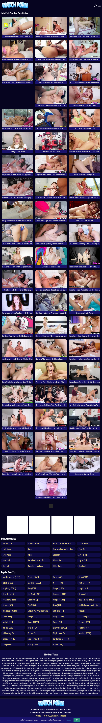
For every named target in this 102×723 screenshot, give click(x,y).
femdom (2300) (84, 633)
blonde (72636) (84, 627)
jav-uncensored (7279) (11, 577)
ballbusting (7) (8, 633)
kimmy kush (58, 560)
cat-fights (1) (58, 610)
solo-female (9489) (35, 638)
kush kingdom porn (35, 565)
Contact (39, 715)
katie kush (6, 554)
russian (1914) (84, 622)
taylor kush (82, 560)
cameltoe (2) (33, 599)
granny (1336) (33, 644)
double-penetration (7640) (38, 610)
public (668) (7, 616)
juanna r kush (33, 543)
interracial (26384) (9, 610)
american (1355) (84, 616)
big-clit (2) (32, 605)
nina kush (82, 565)
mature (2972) (7, 627)
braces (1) (31, 633)
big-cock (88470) (60, 627)
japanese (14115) (8, 638)
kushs (30, 549)
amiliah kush (83, 554)
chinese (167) (7, 605)
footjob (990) (7, 622)
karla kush (6, 549)
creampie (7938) (59, 594)
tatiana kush (7, 543)
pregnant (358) (59, 599)
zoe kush (56, 554)
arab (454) (57, 605)
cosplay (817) (83, 588)
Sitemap (63, 715)
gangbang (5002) (9, 588)
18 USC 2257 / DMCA (51, 715)
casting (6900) (84, 582)
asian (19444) (33, 622)
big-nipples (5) (59, 633)
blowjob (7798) (8, 594)
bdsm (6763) (83, 577)
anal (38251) (7, 644)
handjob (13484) (84, 594)
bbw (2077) (32, 588)
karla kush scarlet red (62, 543)
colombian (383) (84, 610)
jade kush (6, 560)
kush (30, 554)
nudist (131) (57, 622)
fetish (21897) (7, 582)
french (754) (58, 644)
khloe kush (57, 565)
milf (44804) (58, 582)
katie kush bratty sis (36, 560)
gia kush (5, 565)
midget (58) (32, 616)
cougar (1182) (58, 588)
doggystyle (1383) (9, 599)
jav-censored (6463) (61, 638)
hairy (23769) (58, 616)
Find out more (67, 720)
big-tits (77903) (34, 582)
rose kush (82, 549)
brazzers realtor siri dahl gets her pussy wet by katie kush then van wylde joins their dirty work (64, 549)
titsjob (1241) (33, 627)
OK (77, 720)
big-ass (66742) (34, 594)
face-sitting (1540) (86, 599)
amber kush (83, 543)
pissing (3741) (33, 577)
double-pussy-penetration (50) (89, 605)
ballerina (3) (57, 577)
